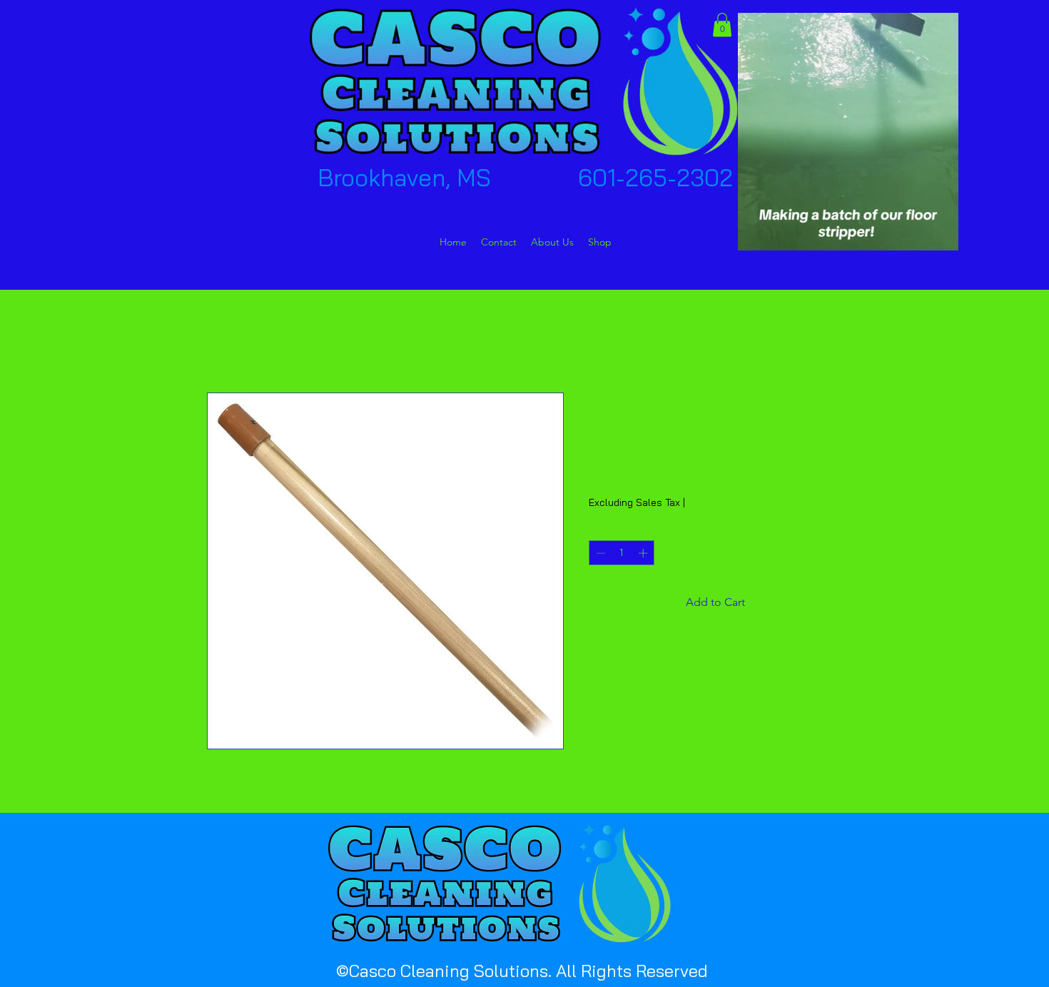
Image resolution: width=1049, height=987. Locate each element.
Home (223, 341)
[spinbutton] (622, 553)
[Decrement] (599, 553)
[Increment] (644, 553)
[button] (722, 24)
